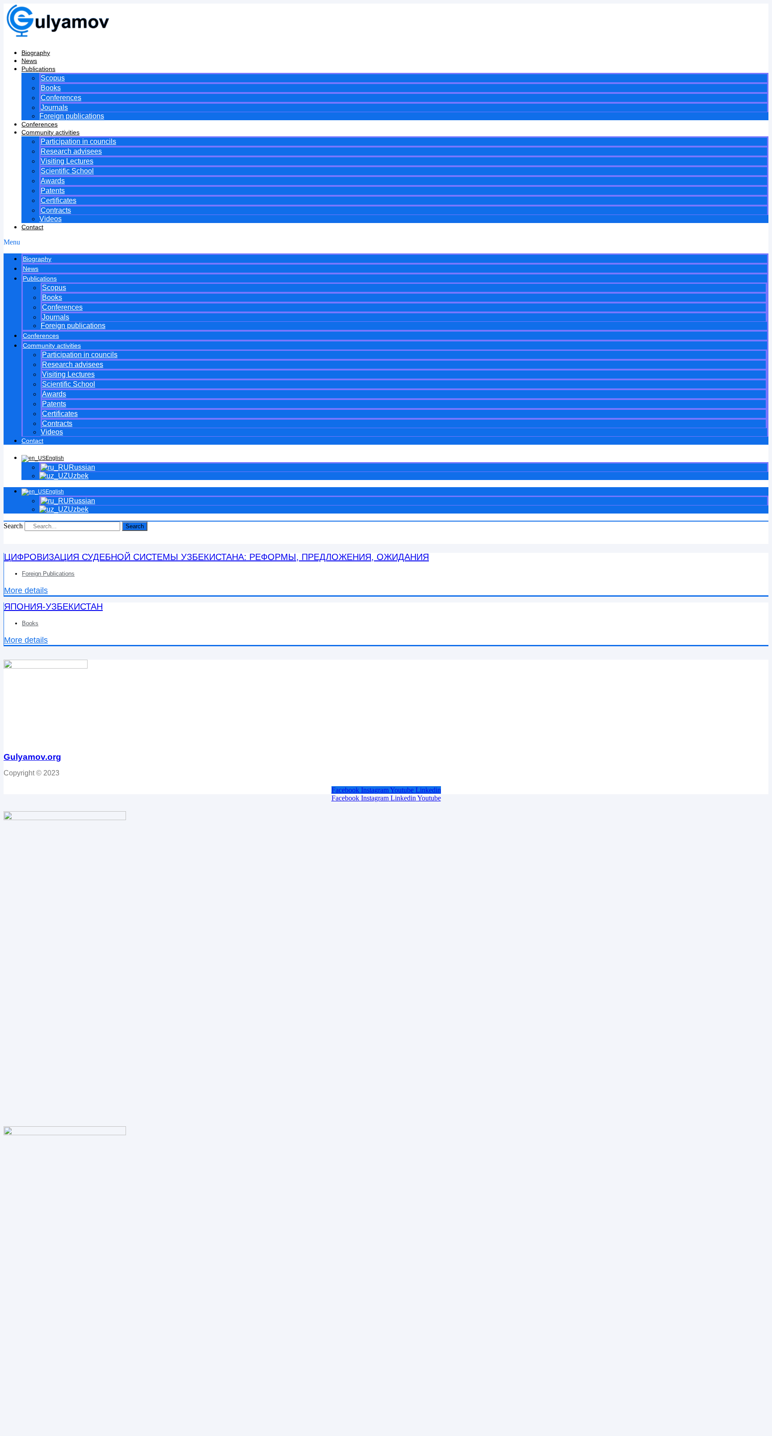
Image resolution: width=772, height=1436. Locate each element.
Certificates (58, 200)
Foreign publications (71, 116)
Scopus (53, 78)
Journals (54, 107)
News (29, 60)
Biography (35, 52)
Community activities (50, 132)
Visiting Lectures (67, 161)
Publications (38, 68)
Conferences (61, 97)
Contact (32, 227)
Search (13, 526)
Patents (53, 190)
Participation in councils (78, 141)
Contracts (56, 210)
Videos (50, 219)
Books (51, 88)
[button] (386, 242)
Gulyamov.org (32, 757)
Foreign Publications (48, 573)
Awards (53, 181)
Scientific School (67, 171)
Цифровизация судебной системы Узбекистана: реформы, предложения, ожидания (216, 557)
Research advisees (71, 151)
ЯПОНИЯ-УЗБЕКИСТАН (53, 606)
